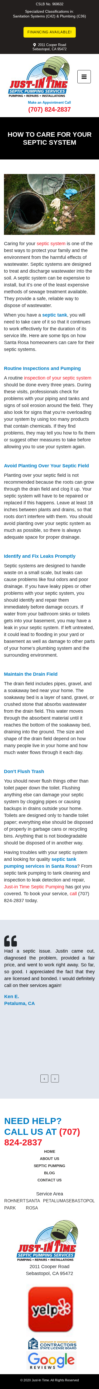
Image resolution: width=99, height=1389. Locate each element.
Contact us (49, 1180)
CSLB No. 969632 (49, 4)
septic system (51, 243)
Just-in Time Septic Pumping (34, 886)
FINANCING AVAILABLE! (49, 32)
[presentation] (44, 1078)
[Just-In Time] (39, 76)
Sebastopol (80, 1201)
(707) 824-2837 (49, 109)
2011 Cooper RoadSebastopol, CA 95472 (49, 47)
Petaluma (54, 1201)
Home (49, 1151)
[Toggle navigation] (84, 76)
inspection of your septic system (57, 378)
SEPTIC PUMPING (49, 1166)
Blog (49, 1173)
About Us (49, 1159)
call (73, 893)
